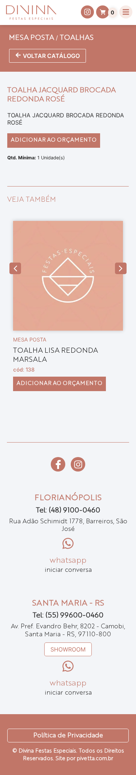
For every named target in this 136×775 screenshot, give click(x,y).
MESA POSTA (31, 38)
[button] (15, 268)
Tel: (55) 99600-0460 (68, 615)
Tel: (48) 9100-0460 (68, 510)
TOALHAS (77, 38)
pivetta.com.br (95, 759)
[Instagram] (78, 464)
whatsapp (68, 561)
